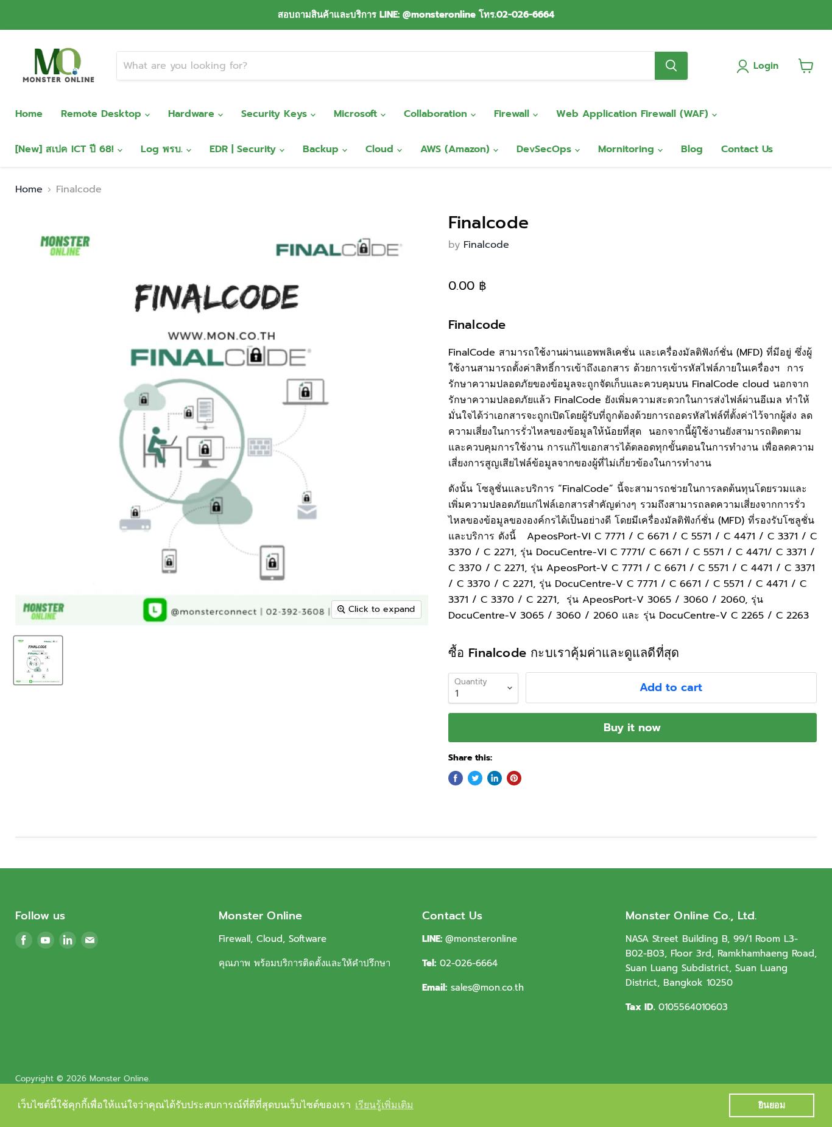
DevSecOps (545, 149)
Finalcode (486, 244)
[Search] (671, 66)
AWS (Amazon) (456, 149)
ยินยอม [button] (771, 1105)
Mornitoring (628, 149)
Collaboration (437, 114)
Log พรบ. (163, 149)
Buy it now (632, 727)
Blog (692, 149)
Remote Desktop (103, 114)
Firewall (513, 114)
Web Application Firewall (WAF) (634, 114)
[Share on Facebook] (455, 778)
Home (29, 114)
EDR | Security (245, 149)
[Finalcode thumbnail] (38, 660)
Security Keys (276, 114)
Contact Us (747, 149)
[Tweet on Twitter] (475, 778)
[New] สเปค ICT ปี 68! (66, 149)
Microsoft (357, 114)
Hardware (193, 114)
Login (765, 65)
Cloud (381, 149)
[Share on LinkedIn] (494, 778)
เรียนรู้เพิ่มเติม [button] (384, 1105)
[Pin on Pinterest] (514, 778)
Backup (322, 149)
